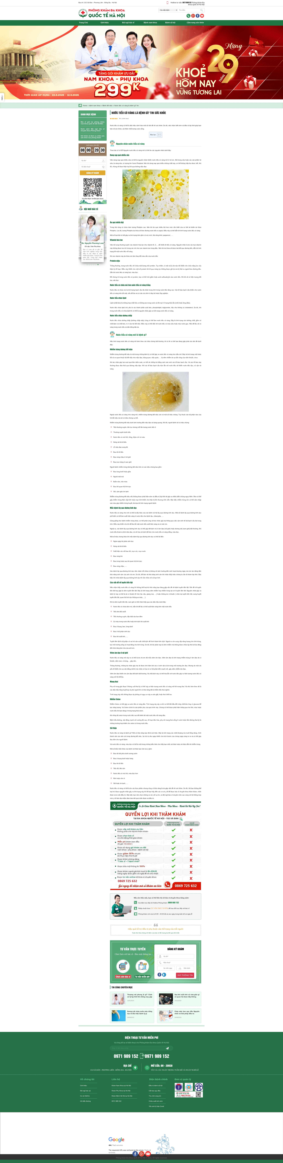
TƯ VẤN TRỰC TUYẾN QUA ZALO (92, 199)
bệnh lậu (150, 516)
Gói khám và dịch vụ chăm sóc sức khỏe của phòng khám (92, 136)
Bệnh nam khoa (150, 23)
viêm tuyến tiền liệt (130, 591)
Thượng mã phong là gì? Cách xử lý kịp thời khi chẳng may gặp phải (139, 997)
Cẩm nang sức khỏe (195, 23)
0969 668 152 (173, 902)
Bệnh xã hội (170, 23)
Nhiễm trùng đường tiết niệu (120, 354)
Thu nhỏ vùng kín (155, 1096)
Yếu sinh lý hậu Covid (156, 1106)
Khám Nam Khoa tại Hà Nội (121, 1085)
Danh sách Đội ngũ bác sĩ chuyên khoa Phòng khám (92, 130)
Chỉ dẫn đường (85, 1101)
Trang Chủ (83, 23)
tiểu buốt (123, 611)
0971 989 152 (126, 1056)
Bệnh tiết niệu (107, 105)
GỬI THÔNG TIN (185, 975)
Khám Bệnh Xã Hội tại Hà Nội (122, 1096)
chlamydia (157, 516)
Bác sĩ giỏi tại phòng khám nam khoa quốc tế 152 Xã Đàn (92, 123)
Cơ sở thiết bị (85, 1096)
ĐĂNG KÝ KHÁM (92, 172)
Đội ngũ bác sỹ (85, 1091)
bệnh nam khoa (94, 105)
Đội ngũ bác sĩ (128, 23)
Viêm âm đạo (166, 658)
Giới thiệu (105, 23)
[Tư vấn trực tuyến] (159, 908)
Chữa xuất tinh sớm (156, 1101)
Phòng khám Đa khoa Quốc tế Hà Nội (196, 4)
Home (85, 105)
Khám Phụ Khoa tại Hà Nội (121, 1091)
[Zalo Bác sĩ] (189, 1097)
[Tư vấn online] (198, 15)
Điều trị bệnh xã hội (155, 1085)
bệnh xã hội (153, 513)
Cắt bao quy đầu (154, 1091)
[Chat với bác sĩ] (193, 15)
